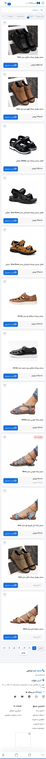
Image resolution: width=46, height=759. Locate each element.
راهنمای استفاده (37, 728)
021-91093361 (40, 675)
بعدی (23, 653)
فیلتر (30, 16)
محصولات (35, 10)
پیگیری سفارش (14, 711)
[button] (5, 3)
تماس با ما (39, 711)
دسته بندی (21, 16)
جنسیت (10, 16)
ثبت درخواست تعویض (12, 715)
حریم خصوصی (38, 724)
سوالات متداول (38, 715)
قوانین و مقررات (37, 719)
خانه (41, 10)
